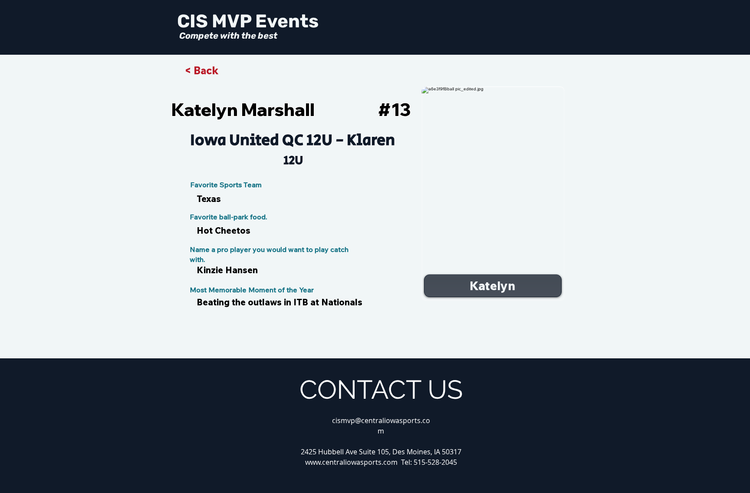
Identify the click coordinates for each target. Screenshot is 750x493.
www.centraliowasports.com (351, 462)
